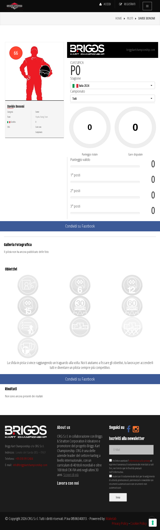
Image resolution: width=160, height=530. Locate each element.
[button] (112, 85)
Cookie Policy (138, 523)
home (118, 18)
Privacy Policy (120, 523)
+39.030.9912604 (24, 459)
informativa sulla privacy (139, 460)
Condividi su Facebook (80, 226)
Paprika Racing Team (41, 116)
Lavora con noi (68, 483)
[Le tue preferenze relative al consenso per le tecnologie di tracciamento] (153, 523)
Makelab (111, 518)
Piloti (130, 18)
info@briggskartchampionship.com (30, 465)
